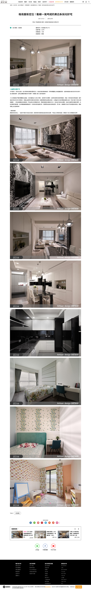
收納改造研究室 (33, 571)
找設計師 (20, 2)
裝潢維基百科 (48, 583)
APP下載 (31, 565)
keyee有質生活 (33, 569)
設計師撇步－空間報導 (23, 5)
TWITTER (63, 581)
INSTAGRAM (64, 569)
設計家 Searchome (3, 2)
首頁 (11, 5)
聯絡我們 (18, 571)
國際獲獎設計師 (59, 2)
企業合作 (18, 573)
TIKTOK (63, 575)
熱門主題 (47, 581)
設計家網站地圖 (49, 563)
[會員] (86, 2)
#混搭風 (17, 513)
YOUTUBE (63, 573)
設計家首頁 (47, 565)
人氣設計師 (51, 2)
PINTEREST (64, 579)
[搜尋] (89, 2)
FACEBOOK (63, 565)
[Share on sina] (53, 523)
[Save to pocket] (38, 523)
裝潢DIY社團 (32, 573)
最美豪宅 (72, 2)
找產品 (34, 2)
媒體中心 (18, 575)
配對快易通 (32, 567)
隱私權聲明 (18, 569)
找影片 (39, 2)
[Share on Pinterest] (42, 523)
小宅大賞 (66, 2)
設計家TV (45, 2)
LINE (62, 567)
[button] (75, 529)
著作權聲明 (18, 567)
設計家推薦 (32, 563)
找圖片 (25, 2)
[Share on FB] (31, 523)
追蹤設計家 (64, 563)
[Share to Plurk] (49, 523)
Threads (63, 571)
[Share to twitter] (46, 523)
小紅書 (62, 577)
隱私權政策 (48, 587)
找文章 (30, 2)
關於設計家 (18, 563)
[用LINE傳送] (34, 523)
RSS (62, 583)
